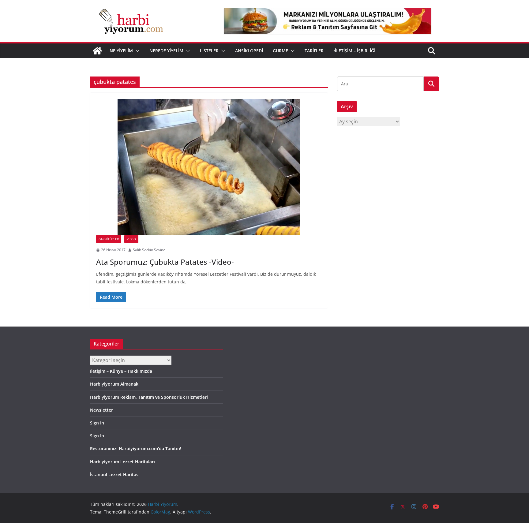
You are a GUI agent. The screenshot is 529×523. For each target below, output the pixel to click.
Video (131, 239)
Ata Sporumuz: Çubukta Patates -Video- (165, 262)
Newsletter (101, 410)
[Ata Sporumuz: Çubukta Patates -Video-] (209, 167)
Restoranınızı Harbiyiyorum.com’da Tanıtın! (135, 448)
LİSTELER (209, 51)
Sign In (97, 423)
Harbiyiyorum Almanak (114, 384)
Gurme (280, 51)
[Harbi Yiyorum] (97, 50)
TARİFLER (314, 51)
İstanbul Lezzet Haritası (115, 474)
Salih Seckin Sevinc (149, 249)
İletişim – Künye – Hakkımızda (121, 371)
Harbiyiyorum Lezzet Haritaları (122, 462)
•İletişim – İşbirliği (354, 51)
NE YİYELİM (121, 51)
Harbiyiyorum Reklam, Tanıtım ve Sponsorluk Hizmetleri (149, 397)
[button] (136, 51)
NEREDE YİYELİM (166, 51)
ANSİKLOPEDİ (249, 51)
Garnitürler (109, 239)
